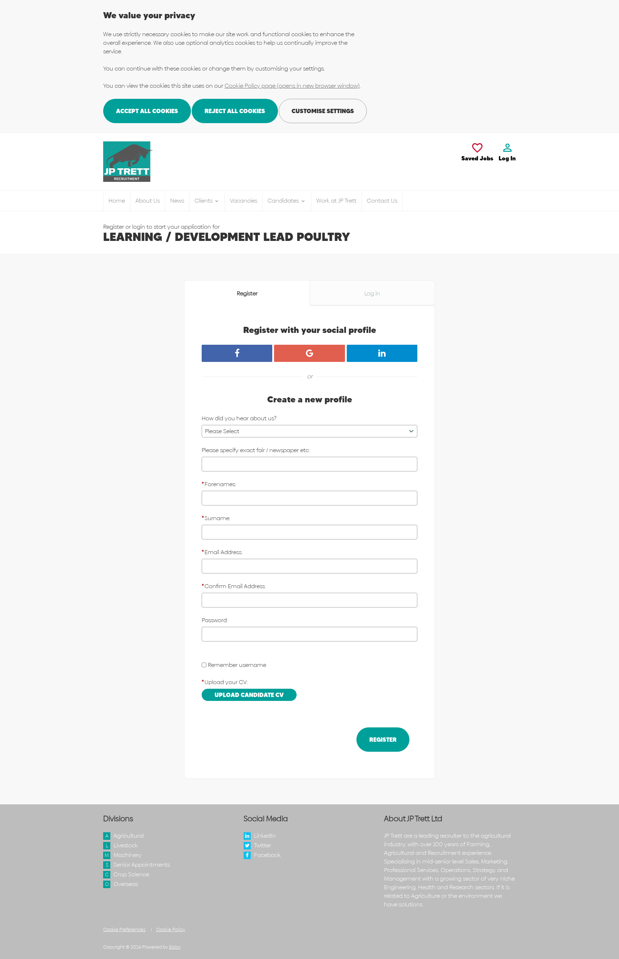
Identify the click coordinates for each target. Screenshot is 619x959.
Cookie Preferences (124, 929)
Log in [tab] (372, 293)
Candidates (284, 201)
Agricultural (129, 836)
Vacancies (243, 201)
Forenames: (219, 484)
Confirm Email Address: (234, 586)
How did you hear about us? (239, 418)
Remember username (237, 665)
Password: (215, 620)
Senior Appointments (142, 865)
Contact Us (382, 201)
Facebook (267, 855)
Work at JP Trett (336, 201)
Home (117, 201)
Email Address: (222, 552)
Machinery (127, 855)
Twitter (262, 845)
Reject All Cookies (235, 111)
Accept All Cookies (147, 111)
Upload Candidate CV (249, 694)
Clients (204, 201)
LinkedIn (265, 836)
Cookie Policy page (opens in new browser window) (292, 86)
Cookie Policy (170, 929)
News (177, 201)
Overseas (126, 884)
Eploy (175, 947)
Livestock (126, 845)
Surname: (216, 518)
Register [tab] (247, 293)
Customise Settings (323, 111)
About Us (147, 201)
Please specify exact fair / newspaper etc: (256, 450)
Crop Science (131, 874)
